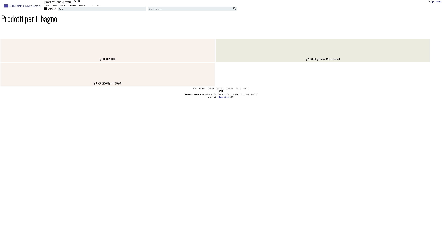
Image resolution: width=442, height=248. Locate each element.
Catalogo (63, 5)
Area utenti (72, 5)
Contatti (90, 5)
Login (433, 1)
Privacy (98, 5)
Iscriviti (438, 1)
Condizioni (82, 5)
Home (47, 5)
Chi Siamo (55, 5)
